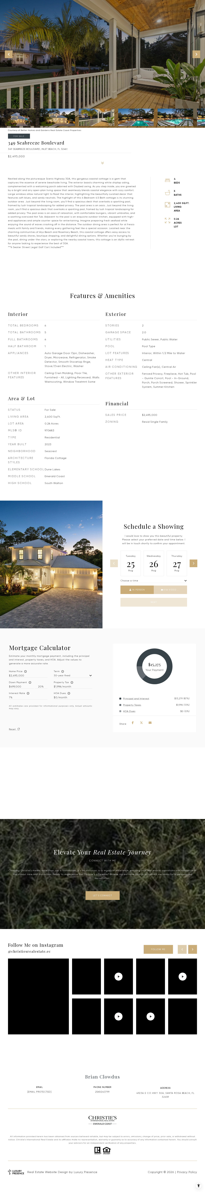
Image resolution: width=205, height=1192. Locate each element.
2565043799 (102, 1091)
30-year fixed (62, 675)
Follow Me (158, 949)
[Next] (193, 563)
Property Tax (61, 682)
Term (57, 671)
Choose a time (129, 580)
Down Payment (18, 682)
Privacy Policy (187, 1172)
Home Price (16, 671)
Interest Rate (17, 693)
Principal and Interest (136, 698)
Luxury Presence (85, 1172)
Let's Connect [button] (102, 895)
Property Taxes (132, 705)
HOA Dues (60, 693)
